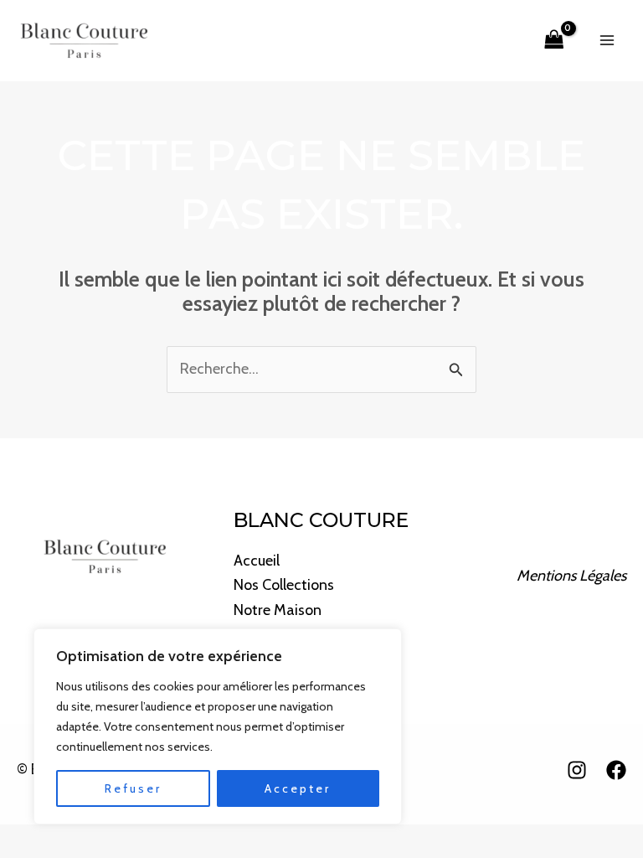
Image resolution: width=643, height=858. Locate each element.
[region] (217, 726)
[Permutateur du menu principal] (607, 40)
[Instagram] (577, 770)
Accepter (298, 788)
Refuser (133, 788)
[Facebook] (616, 770)
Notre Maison (278, 610)
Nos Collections (284, 585)
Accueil (257, 560)
